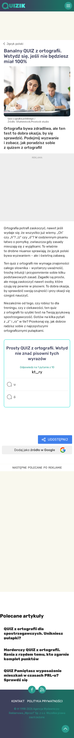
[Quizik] (3, 44)
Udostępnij (58, 439)
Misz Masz (17, 430)
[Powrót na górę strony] (65, 729)
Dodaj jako (34, 450)
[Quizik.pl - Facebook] (32, 689)
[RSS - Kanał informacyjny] (42, 689)
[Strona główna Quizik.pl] (18, 5)
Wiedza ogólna (20, 425)
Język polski (18, 420)
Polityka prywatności (45, 701)
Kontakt (17, 701)
